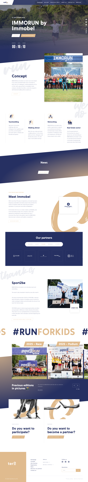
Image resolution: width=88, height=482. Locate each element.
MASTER (30, 244)
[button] (74, 385)
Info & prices (34, 463)
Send (78, 470)
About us (64, 2)
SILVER (43, 244)
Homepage (40, 2)
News (32, 466)
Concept (33, 461)
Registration (34, 465)
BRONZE (50, 244)
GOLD (37, 244)
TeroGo (18, 303)
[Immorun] (7, 2)
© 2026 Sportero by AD (11, 479)
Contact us (71, 2)
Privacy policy (69, 479)
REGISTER (78, 2)
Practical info (54, 2)
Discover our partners (36, 468)
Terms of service (78, 479)
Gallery (46, 2)
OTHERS (58, 244)
